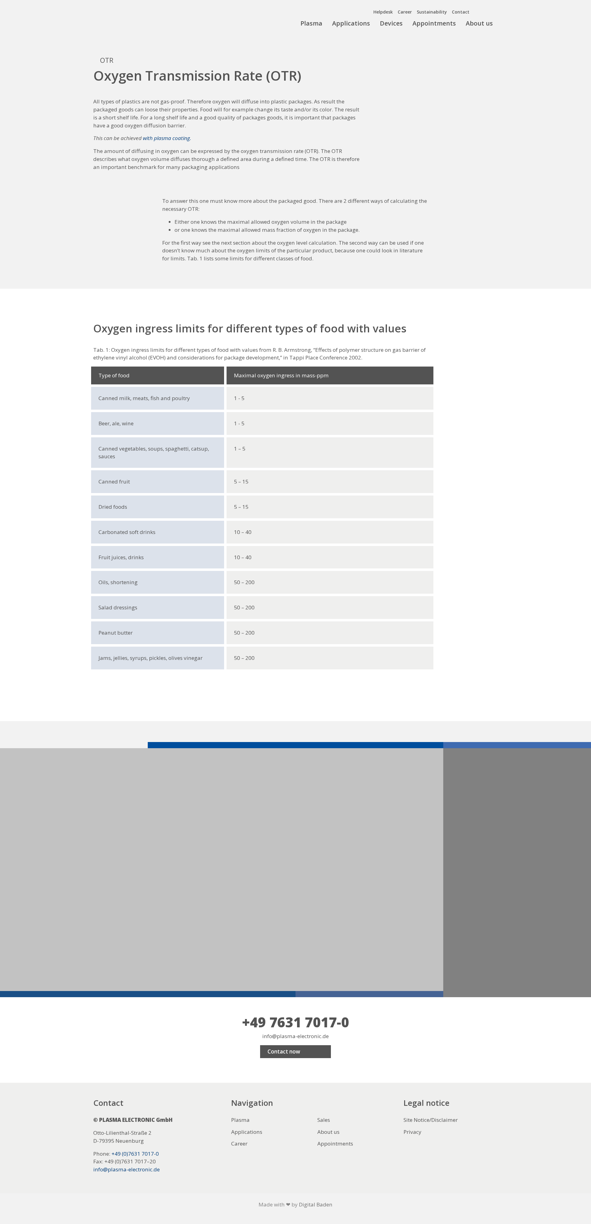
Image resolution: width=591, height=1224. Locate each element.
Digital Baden (315, 1204)
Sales (323, 1119)
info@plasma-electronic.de (295, 1036)
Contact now (283, 1051)
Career (405, 12)
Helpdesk (383, 12)
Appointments (434, 23)
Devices (391, 23)
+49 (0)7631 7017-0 (135, 1153)
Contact (460, 12)
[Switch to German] (492, 10)
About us (479, 23)
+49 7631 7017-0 (295, 1022)
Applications (351, 23)
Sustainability (432, 12)
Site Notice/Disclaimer (431, 1119)
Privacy (412, 1131)
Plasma (311, 23)
